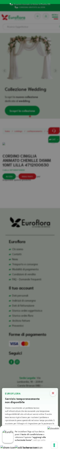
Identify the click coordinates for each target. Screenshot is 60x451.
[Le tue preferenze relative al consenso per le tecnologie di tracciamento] (54, 445)
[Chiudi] (53, 393)
